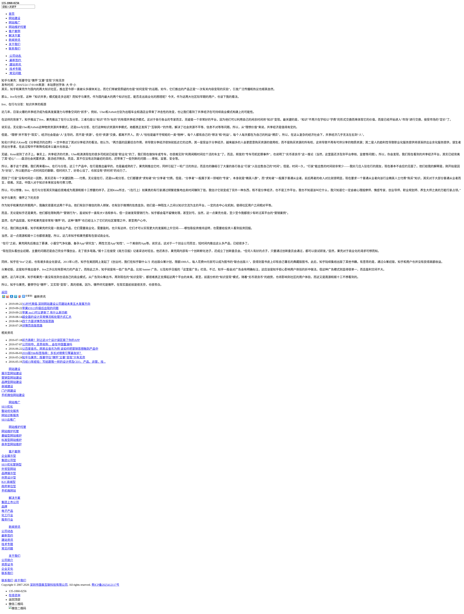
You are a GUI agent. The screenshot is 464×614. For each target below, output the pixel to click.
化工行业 (7, 515)
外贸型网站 (8, 468)
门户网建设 (8, 390)
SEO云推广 (8, 419)
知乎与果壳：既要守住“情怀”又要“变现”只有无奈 (53, 357)
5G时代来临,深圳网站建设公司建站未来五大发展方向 (56, 303)
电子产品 (7, 510)
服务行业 (7, 519)
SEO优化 (7, 406)
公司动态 (7, 531)
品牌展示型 (8, 473)
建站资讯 (7, 539)
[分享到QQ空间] (3, 296)
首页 (11, 13)
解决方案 (14, 35)
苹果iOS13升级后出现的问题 (40, 308)
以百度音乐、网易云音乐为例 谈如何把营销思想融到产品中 (60, 348)
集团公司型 (8, 460)
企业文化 (7, 568)
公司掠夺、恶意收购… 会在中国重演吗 (47, 344)
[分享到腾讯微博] (15, 296)
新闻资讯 (14, 39)
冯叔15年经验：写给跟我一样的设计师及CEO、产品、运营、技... (64, 361)
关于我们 (14, 44)
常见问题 (7, 548)
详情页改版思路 (32, 325)
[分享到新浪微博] (7, 296)
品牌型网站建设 (11, 382)
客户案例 (14, 31)
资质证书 (7, 564)
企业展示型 (8, 455)
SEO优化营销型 (11, 464)
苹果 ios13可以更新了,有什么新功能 (44, 312)
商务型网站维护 (11, 444)
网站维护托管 (17, 26)
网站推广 (14, 22)
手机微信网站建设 (13, 395)
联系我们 (14, 48)
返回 (4, 292)
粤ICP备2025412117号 (105, 584)
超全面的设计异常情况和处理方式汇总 (46, 316)
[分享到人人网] (11, 296)
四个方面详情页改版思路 (38, 321)
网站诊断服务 (10, 415)
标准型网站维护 (11, 439)
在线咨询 (14, 595)
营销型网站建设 (11, 377)
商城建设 (7, 386)
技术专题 (7, 544)
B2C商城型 (8, 481)
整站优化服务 (10, 411)
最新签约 (7, 535)
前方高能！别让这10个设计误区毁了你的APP (51, 340)
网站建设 (14, 18)
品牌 (4, 506)
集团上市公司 (10, 502)
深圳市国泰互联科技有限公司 (49, 584)
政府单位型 (8, 486)
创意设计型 (8, 477)
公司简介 (7, 560)
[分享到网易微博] (19, 296)
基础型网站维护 (11, 435)
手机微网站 (8, 490)
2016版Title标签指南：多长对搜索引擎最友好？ (52, 353)
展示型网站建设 (11, 373)
